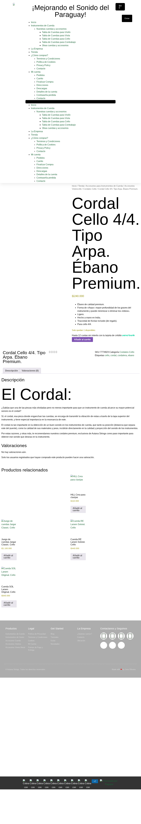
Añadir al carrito (82, 339)
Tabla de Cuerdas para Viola (56, 35)
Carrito (39, 78)
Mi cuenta (35, 72)
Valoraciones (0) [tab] (30, 370)
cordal (113, 355)
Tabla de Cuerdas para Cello (56, 39)
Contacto (40, 68)
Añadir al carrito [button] (77, 509)
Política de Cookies (45, 62)
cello (107, 355)
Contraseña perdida (46, 95)
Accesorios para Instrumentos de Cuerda (104, 186)
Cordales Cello (89, 189)
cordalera (122, 355)
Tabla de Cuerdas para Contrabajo (59, 42)
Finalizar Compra (44, 82)
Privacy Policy (43, 65)
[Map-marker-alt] (121, 645)
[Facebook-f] (112, 636)
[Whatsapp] (130, 636)
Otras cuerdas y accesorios (55, 45)
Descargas (41, 88)
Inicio (33, 22)
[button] (70, 101)
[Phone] (112, 645)
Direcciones (42, 85)
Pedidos (40, 75)
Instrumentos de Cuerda (42, 25)
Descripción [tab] (11, 370)
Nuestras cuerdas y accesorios (51, 29)
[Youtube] (121, 636)
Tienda (34, 52)
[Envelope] (103, 645)
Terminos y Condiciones (48, 58)
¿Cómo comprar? (39, 55)
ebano (131, 355)
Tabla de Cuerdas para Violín (56, 32)
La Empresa (37, 49)
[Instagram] (103, 636)
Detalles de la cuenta (46, 92)
